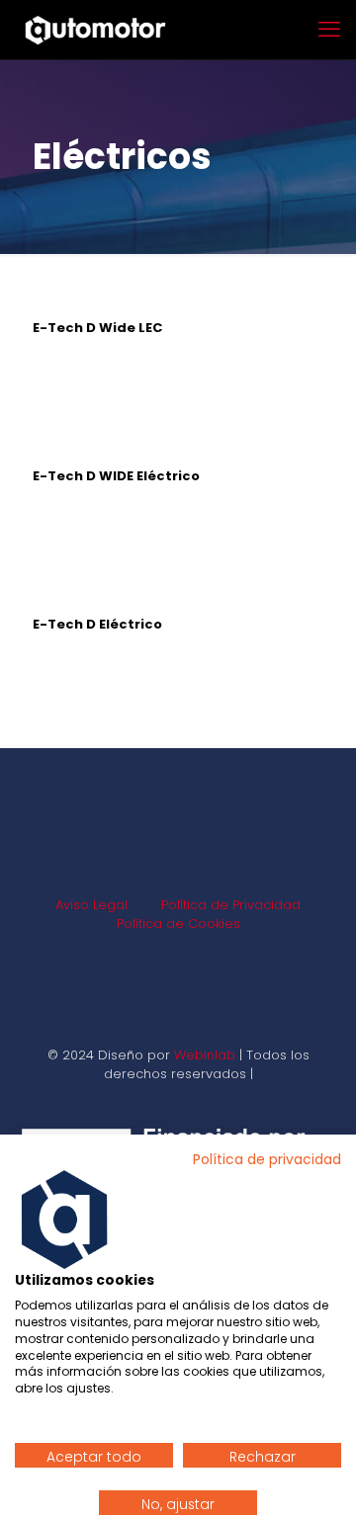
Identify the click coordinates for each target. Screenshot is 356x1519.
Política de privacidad (267, 1159)
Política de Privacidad (231, 904)
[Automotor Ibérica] (95, 29)
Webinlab (206, 1055)
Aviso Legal (91, 904)
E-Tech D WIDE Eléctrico (116, 475)
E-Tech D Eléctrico (97, 624)
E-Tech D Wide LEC (97, 327)
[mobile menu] (329, 29)
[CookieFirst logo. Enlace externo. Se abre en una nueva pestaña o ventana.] (64, 1219)
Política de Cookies (178, 923)
